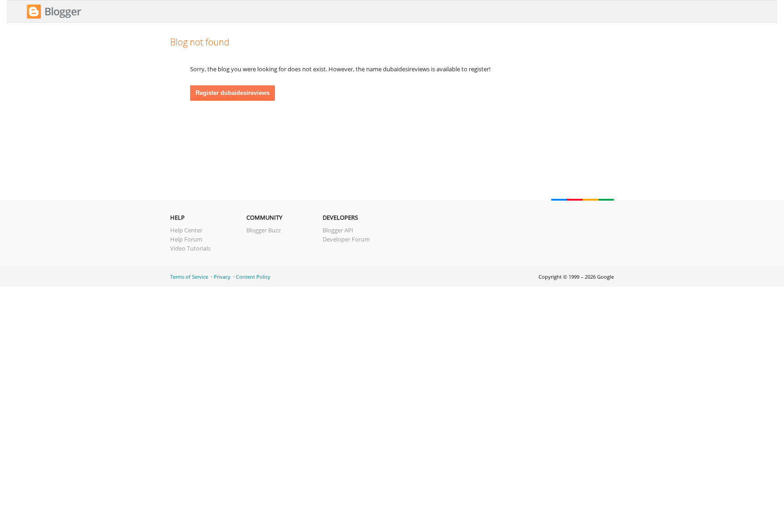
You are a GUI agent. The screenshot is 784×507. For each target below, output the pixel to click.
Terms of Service (189, 276)
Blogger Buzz (263, 230)
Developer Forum (346, 239)
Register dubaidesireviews (233, 92)
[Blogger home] (54, 17)
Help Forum (186, 239)
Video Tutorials (190, 248)
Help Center (186, 230)
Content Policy (253, 276)
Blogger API (338, 230)
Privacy (222, 276)
